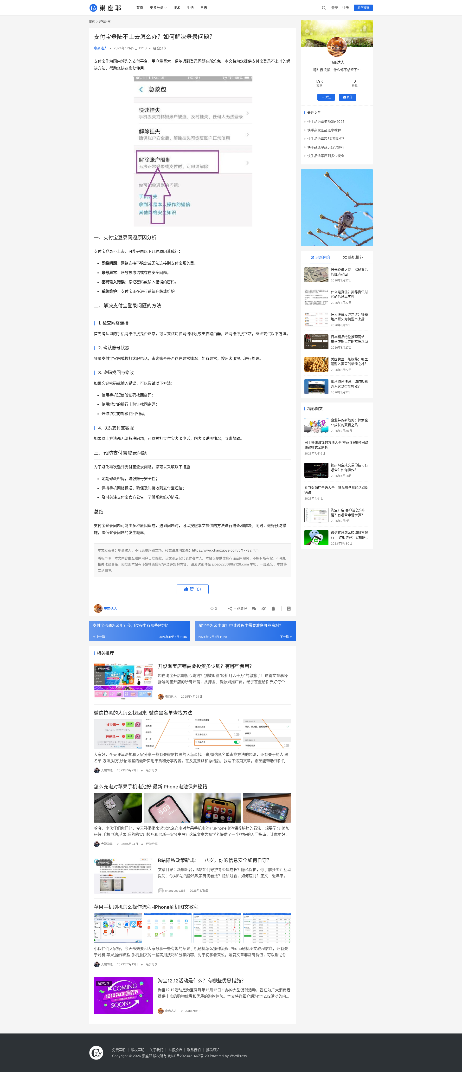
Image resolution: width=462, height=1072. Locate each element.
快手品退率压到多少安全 (325, 156)
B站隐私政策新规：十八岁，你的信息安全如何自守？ (215, 860)
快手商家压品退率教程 (324, 130)
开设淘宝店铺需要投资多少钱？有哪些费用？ (206, 666)
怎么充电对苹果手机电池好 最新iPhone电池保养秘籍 (150, 787)
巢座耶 (147, 1056)
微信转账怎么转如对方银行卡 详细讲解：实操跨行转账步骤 (350, 537)
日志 (203, 8)
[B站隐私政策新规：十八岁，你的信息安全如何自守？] (123, 875)
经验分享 (160, 48)
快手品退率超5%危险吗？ (326, 147)
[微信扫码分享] (254, 608)
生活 (190, 8)
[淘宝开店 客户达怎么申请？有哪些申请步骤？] (316, 515)
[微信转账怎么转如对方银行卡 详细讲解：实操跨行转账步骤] (316, 537)
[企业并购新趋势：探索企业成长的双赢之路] (316, 425)
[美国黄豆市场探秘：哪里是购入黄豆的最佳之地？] (316, 364)
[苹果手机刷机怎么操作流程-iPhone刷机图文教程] (192, 928)
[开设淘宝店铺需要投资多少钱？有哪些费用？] (123, 681)
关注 (328, 97)
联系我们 (194, 1050)
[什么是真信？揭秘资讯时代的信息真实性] (316, 297)
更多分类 (156, 8)
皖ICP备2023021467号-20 (188, 1056)
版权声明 (137, 1050)
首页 (139, 8)
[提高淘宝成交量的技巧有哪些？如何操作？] (316, 470)
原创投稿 (363, 7)
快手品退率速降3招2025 (326, 121)
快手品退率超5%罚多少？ (326, 138)
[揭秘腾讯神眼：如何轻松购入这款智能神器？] (316, 386)
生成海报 (239, 608)
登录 (334, 8)
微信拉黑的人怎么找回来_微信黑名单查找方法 (143, 713)
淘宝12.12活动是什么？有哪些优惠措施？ (202, 981)
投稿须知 (212, 1050)
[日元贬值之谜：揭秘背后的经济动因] (316, 274)
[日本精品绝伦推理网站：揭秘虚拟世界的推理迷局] (316, 341)
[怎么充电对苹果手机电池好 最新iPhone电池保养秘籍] (192, 808)
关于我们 (156, 1050)
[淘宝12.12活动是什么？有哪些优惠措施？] (123, 995)
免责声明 (119, 1050)
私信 (350, 97)
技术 (176, 8)
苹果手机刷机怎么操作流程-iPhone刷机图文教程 (146, 907)
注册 (345, 8)
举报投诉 (175, 1050)
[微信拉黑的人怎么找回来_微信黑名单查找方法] (192, 734)
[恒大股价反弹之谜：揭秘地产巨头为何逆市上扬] (316, 319)
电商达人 (100, 48)
